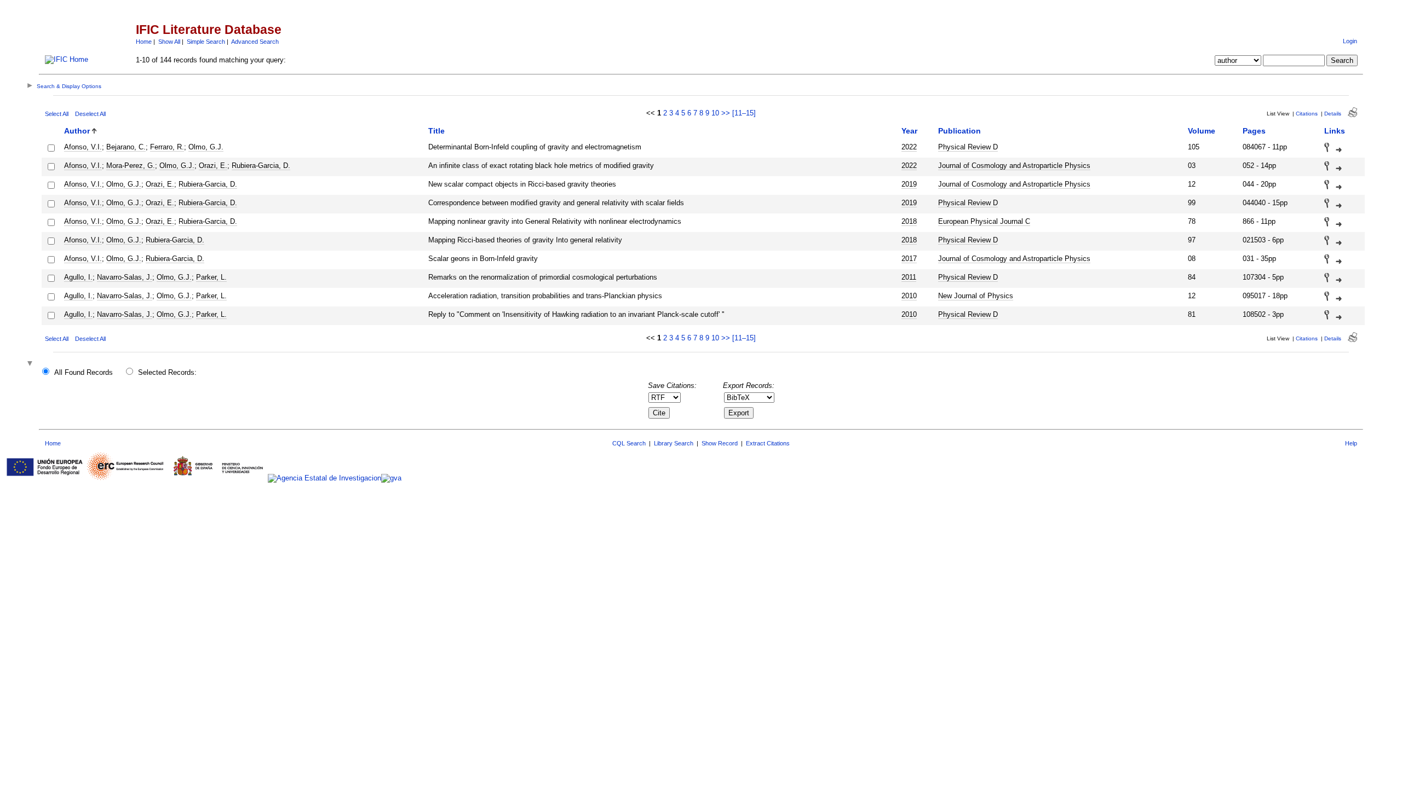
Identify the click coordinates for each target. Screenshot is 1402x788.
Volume (1201, 130)
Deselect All (90, 114)
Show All (169, 41)
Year (909, 130)
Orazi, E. (213, 165)
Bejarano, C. (126, 147)
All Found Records (83, 372)
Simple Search (206, 41)
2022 (909, 147)
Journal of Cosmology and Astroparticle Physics (1014, 165)
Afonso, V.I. (83, 147)
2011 (908, 277)
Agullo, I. (78, 277)
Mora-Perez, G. (130, 165)
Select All (56, 114)
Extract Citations (768, 443)
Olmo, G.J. (205, 147)
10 (715, 113)
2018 (909, 221)
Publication (959, 130)
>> (725, 113)
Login (1350, 41)
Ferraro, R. (167, 147)
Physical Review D (968, 147)
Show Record (720, 443)
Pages (1254, 130)
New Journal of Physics (975, 296)
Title (436, 130)
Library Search (673, 443)
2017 (909, 258)
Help (1351, 443)
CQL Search (629, 443)
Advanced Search (255, 41)
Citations (1307, 114)
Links (1334, 130)
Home (144, 41)
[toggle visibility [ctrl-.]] (31, 364)
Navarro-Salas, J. (124, 277)
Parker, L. (211, 277)
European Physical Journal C (984, 221)
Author (77, 130)
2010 (909, 296)
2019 (909, 184)
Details (1332, 114)
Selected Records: (167, 372)
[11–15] (744, 113)
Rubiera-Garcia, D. (261, 165)
